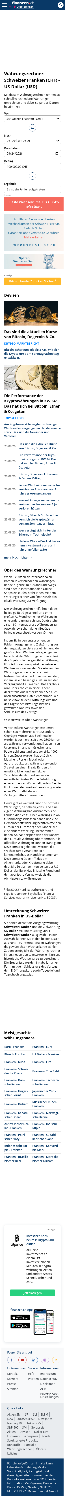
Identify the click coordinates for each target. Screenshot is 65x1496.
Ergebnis (10, 184)
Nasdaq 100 (15, 1423)
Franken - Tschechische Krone (45, 1082)
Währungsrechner (19, 1449)
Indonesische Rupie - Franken (16, 1148)
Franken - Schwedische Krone (16, 1071)
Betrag (8, 161)
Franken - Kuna (14, 1062)
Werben (33, 1379)
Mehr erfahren (34, 237)
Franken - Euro (42, 1047)
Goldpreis (37, 1427)
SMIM (44, 1414)
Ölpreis (41, 1449)
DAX (10, 1419)
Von (7, 113)
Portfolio (30, 1445)
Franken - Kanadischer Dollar (16, 1115)
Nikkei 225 (34, 1423)
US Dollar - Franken (45, 1054)
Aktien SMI (14, 1414)
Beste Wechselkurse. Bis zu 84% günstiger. (34, 204)
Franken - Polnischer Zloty (15, 1137)
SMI (24, 1427)
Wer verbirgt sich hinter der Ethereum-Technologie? (38, 532)
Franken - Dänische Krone (14, 1082)
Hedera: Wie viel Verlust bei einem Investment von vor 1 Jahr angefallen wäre (39, 545)
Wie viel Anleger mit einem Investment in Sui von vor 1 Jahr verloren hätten (39, 504)
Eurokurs (13, 1436)
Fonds (46, 1436)
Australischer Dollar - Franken (16, 1126)
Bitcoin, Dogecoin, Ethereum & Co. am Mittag (38, 476)
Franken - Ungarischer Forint (16, 1093)
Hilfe (31, 1374)
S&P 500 (12, 1427)
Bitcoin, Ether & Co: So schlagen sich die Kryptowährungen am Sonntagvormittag (38, 519)
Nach (7, 136)
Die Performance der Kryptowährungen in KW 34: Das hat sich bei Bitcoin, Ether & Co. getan (32, 403)
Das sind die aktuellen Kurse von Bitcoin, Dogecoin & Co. (30, 334)
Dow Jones (45, 1419)
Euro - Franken (14, 1047)
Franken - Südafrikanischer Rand (44, 1137)
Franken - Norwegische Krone (45, 1115)
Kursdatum (12, 148)
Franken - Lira (41, 1062)
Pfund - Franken (15, 1054)
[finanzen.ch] (23, 2)
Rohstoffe (14, 1445)
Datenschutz (48, 1379)
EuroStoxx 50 (25, 1419)
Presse (11, 1384)
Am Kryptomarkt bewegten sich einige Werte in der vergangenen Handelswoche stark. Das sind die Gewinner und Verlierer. (32, 430)
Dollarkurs (41, 1432)
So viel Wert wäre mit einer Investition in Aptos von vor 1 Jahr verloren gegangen (39, 489)
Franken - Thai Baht (45, 1071)
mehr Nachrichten (16, 557)
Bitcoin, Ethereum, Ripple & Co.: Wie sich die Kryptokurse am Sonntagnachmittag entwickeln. (31, 354)
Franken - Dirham (16, 1104)
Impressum (48, 1374)
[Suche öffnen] (61, 5)
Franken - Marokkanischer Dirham (45, 1159)
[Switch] (32, 127)
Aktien (11, 1432)
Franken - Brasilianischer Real (16, 1159)
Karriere (12, 1379)
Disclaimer (47, 1384)
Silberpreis (30, 1436)
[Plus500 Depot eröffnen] (21, 6)
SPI (27, 1414)
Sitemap (12, 1389)
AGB (43, 1389)
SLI (35, 1414)
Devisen (11, 295)
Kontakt (12, 1374)
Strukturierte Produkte (22, 1440)
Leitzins (12, 1453)
